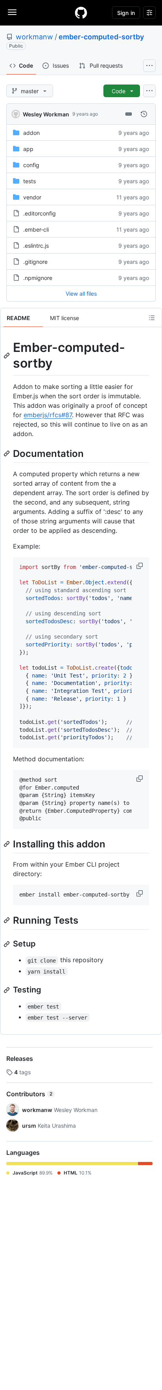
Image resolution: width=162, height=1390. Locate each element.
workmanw (34, 37)
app (28, 148)
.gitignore (35, 261)
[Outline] (151, 317)
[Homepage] (81, 12)
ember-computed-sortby (101, 37)
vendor (32, 197)
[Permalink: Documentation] (7, 453)
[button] (140, 565)
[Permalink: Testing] (7, 990)
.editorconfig (39, 213)
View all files (81, 293)
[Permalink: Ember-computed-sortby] (7, 355)
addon (31, 132)
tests (29, 181)
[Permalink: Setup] (7, 944)
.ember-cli (36, 229)
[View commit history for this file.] (144, 114)
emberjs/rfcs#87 (48, 415)
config (31, 165)
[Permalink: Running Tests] (7, 920)
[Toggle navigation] (12, 12)
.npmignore (37, 277)
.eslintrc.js (36, 245)
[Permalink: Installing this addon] (7, 843)
